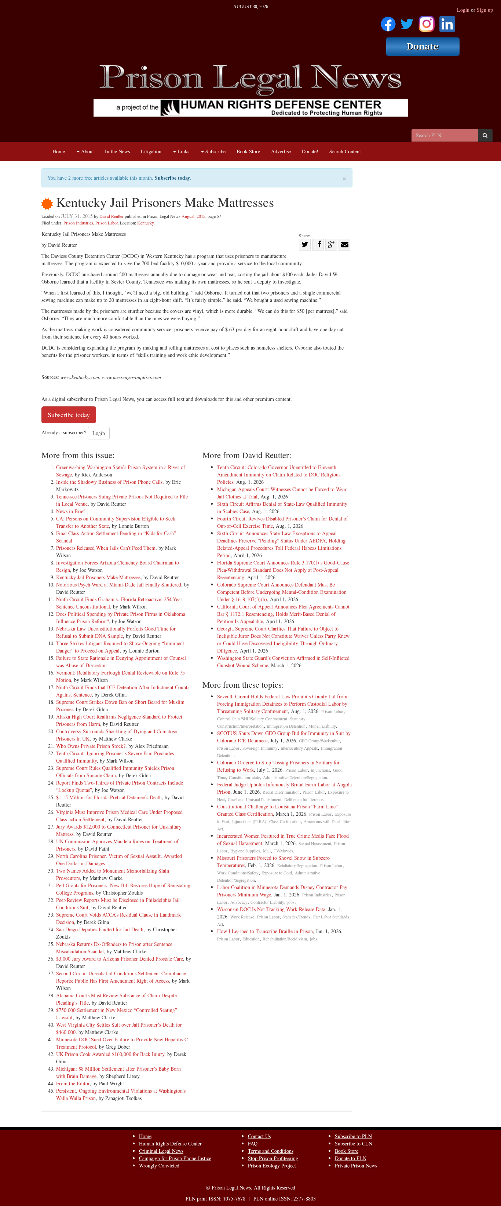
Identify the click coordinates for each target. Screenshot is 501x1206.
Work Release (242, 917)
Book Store (248, 151)
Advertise (281, 151)
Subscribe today (172, 178)
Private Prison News (356, 1165)
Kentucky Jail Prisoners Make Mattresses (98, 577)
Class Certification (285, 821)
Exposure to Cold (277, 873)
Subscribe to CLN (353, 1143)
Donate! (310, 151)
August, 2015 (193, 216)
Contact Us (259, 1136)
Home (58, 151)
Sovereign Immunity (260, 748)
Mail (267, 851)
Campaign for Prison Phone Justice (175, 1158)
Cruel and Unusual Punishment (254, 799)
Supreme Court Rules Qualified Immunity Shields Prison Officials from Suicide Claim (115, 771)
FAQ (252, 1143)
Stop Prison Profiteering (273, 1158)
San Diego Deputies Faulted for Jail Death (99, 929)
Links (182, 151)
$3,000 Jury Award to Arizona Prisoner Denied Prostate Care (119, 958)
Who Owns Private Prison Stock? (90, 745)
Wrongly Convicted (159, 1165)
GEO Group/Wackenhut (319, 740)
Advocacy (239, 902)
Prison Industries (78, 223)
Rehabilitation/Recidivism (285, 939)
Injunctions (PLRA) (249, 821)
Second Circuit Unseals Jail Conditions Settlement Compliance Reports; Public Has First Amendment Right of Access (121, 977)
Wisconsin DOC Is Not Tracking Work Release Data (271, 909)
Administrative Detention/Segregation (295, 777)
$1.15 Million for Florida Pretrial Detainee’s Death (109, 797)
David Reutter (111, 216)
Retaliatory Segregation (297, 865)
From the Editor (72, 1083)
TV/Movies (283, 851)
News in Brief (70, 511)
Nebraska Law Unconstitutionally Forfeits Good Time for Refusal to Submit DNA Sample (116, 632)
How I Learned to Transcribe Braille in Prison (265, 931)
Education (251, 939)
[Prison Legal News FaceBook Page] (388, 21)
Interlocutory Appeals (299, 748)
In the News (117, 151)
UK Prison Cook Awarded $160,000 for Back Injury (110, 1053)
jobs (291, 902)
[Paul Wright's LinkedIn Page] (447, 21)
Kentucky (145, 223)
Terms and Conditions (270, 1150)
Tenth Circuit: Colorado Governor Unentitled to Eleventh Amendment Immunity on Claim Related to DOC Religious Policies (278, 474)
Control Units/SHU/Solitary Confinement (252, 718)
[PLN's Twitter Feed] (407, 21)
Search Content (345, 151)
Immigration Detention (286, 726)
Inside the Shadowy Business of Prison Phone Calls (109, 481)
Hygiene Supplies (245, 851)
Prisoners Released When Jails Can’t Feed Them (106, 547)
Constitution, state (244, 777)
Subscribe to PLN (353, 1136)
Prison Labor (106, 223)
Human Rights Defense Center (170, 1143)
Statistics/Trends (296, 917)
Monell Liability (322, 726)
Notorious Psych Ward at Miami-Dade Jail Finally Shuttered (118, 584)
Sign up (485, 9)
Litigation (151, 151)
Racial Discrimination (281, 792)
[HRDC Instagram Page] (426, 21)
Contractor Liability (267, 902)
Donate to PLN (350, 1158)
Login (463, 9)
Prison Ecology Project (272, 1165)
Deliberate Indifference (303, 799)
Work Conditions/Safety (238, 873)
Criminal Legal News (161, 1150)
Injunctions (320, 770)
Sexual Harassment (315, 843)
